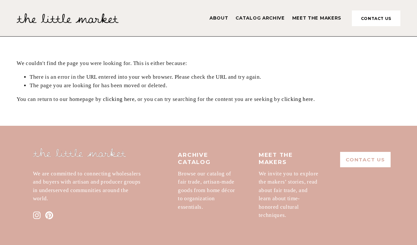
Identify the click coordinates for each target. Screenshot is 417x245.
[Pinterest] (49, 215)
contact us (376, 18)
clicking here (119, 99)
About (218, 18)
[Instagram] (37, 215)
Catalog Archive (260, 18)
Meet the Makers (316, 18)
